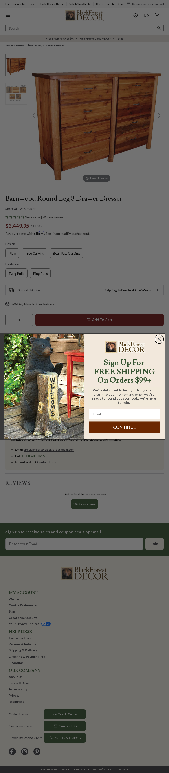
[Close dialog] (159, 339)
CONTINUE (124, 427)
